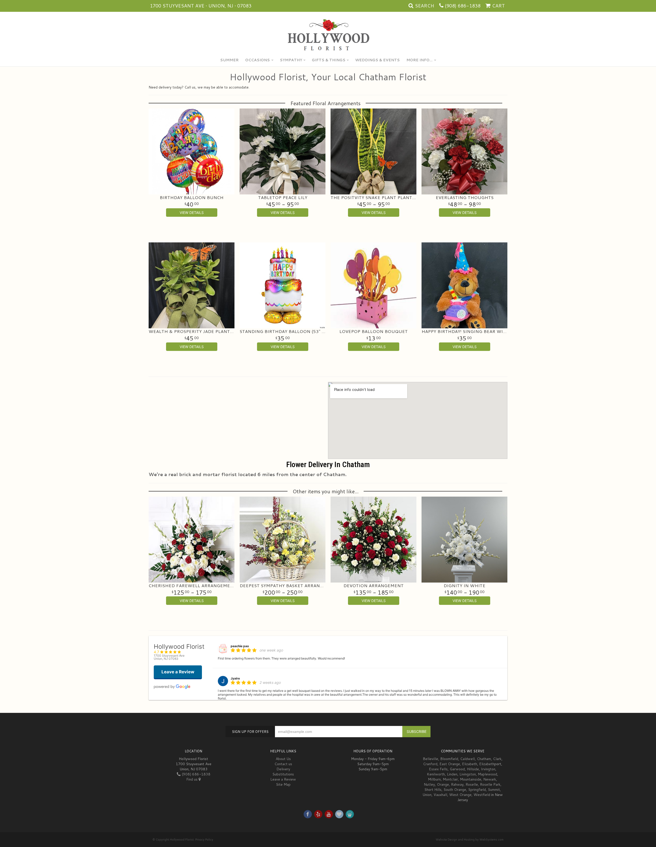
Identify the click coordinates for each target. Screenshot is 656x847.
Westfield (482, 794)
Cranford (430, 763)
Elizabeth (469, 763)
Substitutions (283, 774)
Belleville (430, 758)
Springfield (477, 789)
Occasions (257, 60)
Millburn (434, 779)
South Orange (455, 789)
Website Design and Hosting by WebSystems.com (470, 840)
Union (427, 794)
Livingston (467, 774)
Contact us (283, 763)
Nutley (429, 784)
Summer (229, 60)
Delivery (283, 769)
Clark (497, 758)
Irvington (488, 769)
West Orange (460, 794)
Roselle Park (490, 784)
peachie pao (240, 646)
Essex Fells (438, 769)
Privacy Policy (204, 840)
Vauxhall (440, 794)
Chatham (484, 758)
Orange (443, 784)
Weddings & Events (377, 60)
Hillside (473, 769)
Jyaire (235, 678)
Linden (452, 774)
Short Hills (433, 789)
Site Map (283, 784)
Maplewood (487, 774)
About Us (283, 758)
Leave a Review (283, 779)
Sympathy (291, 60)
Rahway (457, 784)
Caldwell (467, 758)
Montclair (450, 779)
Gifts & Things (328, 60)
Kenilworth (436, 774)
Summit (494, 789)
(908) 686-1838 (462, 5)
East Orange (449, 763)
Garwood (457, 769)
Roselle (472, 784)
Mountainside (470, 779)
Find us (192, 779)
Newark (489, 779)
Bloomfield (449, 758)
